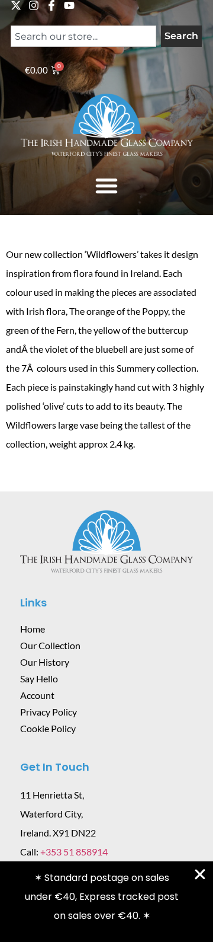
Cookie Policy (48, 728)
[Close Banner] (200, 874)
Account (37, 695)
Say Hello (39, 678)
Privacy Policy (48, 711)
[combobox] (83, 36)
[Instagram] (33, 5)
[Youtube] (69, 5)
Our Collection (50, 645)
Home (32, 628)
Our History (44, 662)
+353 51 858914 (74, 851)
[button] (106, 185)
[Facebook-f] (51, 5)
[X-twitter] (16, 5)
